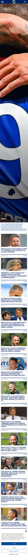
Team (11, 224)
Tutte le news (5, 224)
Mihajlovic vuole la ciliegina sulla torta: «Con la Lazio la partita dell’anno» (13, 449)
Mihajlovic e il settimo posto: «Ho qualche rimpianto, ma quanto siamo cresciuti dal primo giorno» (13, 325)
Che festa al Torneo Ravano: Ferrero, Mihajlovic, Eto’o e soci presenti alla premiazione (13, 474)
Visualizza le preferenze (14, 551)
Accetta (14, 543)
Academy (20, 224)
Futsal (3, 227)
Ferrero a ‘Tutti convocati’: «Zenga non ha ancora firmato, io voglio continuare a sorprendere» (14, 275)
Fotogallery (10, 227)
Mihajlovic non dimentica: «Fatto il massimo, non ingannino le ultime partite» (13, 373)
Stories (19, 227)
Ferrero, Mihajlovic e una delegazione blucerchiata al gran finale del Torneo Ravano (13, 499)
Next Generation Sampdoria (13, 229)
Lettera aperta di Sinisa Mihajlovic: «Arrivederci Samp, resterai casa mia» (11, 300)
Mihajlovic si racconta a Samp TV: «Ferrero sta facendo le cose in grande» (14, 250)
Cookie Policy (11, 554)
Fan (15, 227)
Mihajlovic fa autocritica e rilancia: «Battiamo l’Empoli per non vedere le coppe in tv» (13, 398)
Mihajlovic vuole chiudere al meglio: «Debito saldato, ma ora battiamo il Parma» (13, 349)
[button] (26, 531)
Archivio (24, 229)
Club (15, 224)
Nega (14, 547)
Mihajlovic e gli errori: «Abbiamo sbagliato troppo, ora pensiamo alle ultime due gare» (13, 424)
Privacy (16, 554)
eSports (4, 229)
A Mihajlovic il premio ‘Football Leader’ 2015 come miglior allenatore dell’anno (14, 524)
